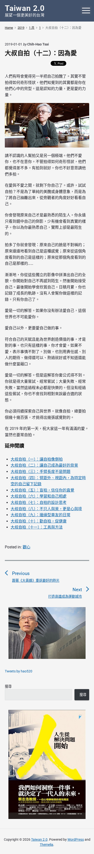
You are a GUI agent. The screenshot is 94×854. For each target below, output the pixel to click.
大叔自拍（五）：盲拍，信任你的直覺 (42, 490)
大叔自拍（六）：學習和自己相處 (39, 496)
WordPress (75, 839)
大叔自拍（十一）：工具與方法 (37, 527)
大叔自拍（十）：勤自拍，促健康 (39, 521)
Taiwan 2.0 (39, 839)
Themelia (46, 845)
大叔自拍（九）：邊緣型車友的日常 (40, 515)
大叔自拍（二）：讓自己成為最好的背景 (44, 465)
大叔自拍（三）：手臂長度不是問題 (40, 471)
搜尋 (8, 686)
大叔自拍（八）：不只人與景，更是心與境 (46, 509)
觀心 (26, 547)
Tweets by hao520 (18, 671)
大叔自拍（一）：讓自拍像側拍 (37, 459)
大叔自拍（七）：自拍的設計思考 (39, 502)
